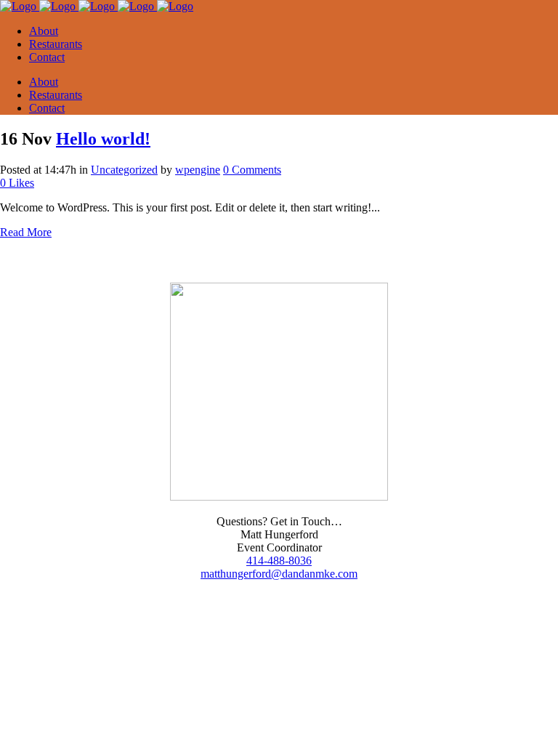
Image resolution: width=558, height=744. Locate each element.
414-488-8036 (279, 560)
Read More (26, 232)
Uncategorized (124, 169)
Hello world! (103, 138)
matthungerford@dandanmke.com (279, 573)
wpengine (197, 169)
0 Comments (252, 169)
